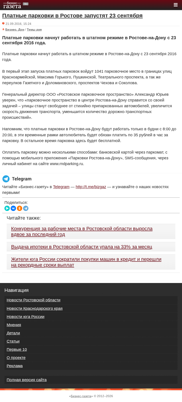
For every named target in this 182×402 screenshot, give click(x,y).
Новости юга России (25, 316)
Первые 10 (17, 349)
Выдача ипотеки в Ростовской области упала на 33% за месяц (81, 247)
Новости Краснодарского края (35, 308)
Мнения (14, 325)
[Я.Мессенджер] (7, 208)
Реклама (15, 366)
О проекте (16, 357)
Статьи (13, 341)
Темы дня (34, 29)
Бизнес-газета (81, 396)
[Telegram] (25, 208)
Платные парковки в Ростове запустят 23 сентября (72, 15)
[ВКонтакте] (13, 208)
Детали (13, 333)
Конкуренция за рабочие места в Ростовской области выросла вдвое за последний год (81, 231)
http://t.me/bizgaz (91, 187)
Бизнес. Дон (14, 29)
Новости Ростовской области (33, 300)
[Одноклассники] (19, 208)
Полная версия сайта (27, 380)
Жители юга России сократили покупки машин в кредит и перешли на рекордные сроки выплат (86, 262)
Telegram (61, 187)
